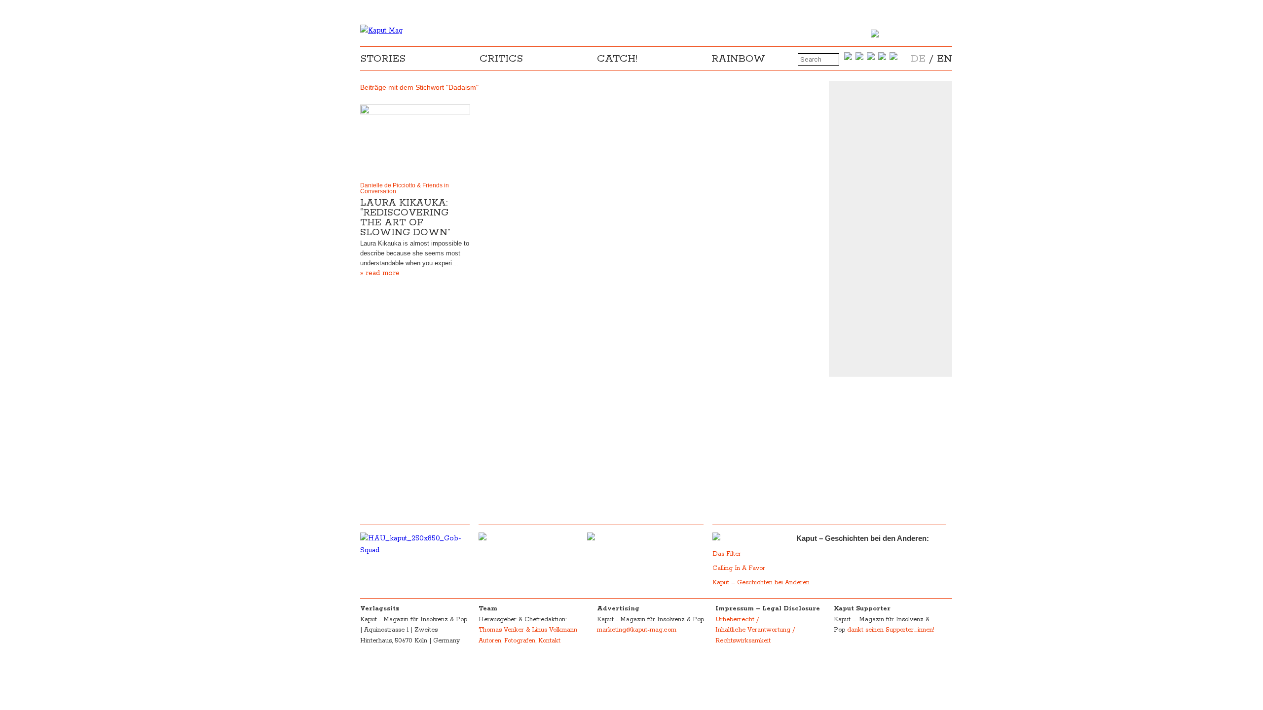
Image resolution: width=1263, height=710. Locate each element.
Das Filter (727, 554)
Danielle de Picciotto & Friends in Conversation (404, 188)
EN (944, 58)
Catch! (617, 58)
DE (918, 58)
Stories (383, 58)
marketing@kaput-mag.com (636, 630)
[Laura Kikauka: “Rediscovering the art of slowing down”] (415, 141)
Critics (501, 58)
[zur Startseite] (381, 30)
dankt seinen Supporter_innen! (890, 630)
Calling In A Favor (738, 568)
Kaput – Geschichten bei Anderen (761, 582)
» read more (380, 273)
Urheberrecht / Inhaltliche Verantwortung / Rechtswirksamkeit (755, 630)
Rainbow (738, 58)
